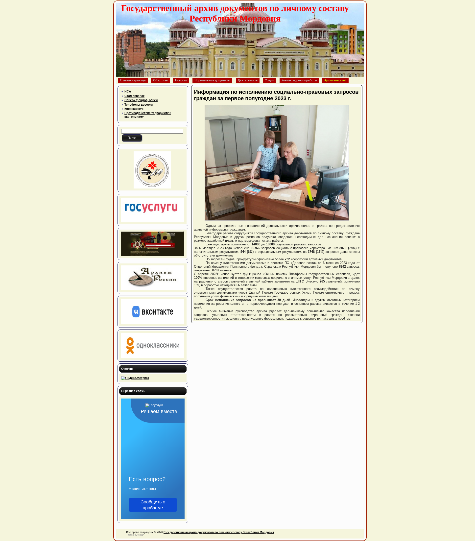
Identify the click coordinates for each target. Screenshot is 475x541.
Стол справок (134, 96)
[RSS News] (121, 535)
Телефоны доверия (138, 104)
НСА (127, 91)
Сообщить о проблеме (153, 504)
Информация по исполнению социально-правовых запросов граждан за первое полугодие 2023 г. (276, 95)
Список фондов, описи (141, 100)
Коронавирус (133, 109)
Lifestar (139, 535)
